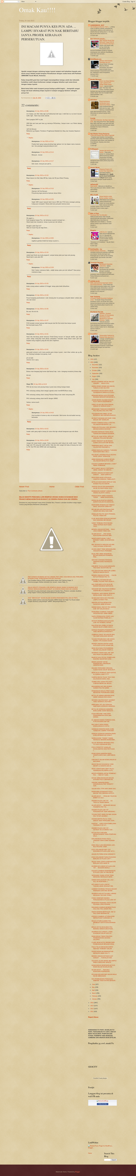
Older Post (79, 487)
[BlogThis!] (48, 98)
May (93, 987)
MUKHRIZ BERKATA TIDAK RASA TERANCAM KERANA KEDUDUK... (103, 432)
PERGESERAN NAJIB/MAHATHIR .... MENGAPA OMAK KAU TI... (103, 952)
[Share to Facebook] (53, 98)
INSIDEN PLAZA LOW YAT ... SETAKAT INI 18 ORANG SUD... (103, 829)
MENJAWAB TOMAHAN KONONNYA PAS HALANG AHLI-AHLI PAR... (103, 410)
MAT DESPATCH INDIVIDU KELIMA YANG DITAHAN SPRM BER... (103, 545)
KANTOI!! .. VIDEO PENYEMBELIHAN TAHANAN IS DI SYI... (104, 824)
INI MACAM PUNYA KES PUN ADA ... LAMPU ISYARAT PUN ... (103, 598)
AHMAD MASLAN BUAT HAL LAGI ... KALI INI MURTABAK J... (103, 880)
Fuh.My (92, 118)
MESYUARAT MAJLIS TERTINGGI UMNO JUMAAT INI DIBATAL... (103, 469)
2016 (92, 359)
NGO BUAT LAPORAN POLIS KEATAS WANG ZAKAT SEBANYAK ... (104, 455)
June (93, 984)
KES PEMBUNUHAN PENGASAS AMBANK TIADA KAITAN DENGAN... (104, 979)
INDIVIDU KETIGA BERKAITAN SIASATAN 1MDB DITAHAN (101, 603)
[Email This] (46, 98)
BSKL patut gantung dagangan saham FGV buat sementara (101, 283)
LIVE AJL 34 (103, 232)
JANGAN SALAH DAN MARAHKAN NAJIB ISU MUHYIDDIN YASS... (103, 487)
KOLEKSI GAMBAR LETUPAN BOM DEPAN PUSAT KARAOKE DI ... (103, 917)
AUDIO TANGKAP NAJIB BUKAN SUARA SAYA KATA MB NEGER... (103, 441)
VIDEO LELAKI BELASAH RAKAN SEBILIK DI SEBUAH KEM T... (102, 405)
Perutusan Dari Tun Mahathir (98, 215)
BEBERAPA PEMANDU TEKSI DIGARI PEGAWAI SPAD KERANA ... (104, 903)
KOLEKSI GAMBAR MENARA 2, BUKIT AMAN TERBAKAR (104, 464)
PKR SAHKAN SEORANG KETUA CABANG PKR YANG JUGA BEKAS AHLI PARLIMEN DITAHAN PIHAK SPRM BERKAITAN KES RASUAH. (55, 577)
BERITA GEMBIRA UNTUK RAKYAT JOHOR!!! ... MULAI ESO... (103, 382)
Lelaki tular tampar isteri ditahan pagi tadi (102, 135)
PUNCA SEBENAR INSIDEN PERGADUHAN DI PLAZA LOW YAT (104, 898)
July (93, 379)
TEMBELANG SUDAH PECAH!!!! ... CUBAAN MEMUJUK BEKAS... (103, 682)
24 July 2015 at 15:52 (41, 349)
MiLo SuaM (94, 195)
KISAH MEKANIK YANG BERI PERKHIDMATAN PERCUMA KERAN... (101, 715)
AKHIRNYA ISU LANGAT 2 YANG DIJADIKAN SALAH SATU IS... (102, 932)
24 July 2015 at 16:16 (41, 368)
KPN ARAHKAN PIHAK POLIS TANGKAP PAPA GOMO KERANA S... (103, 840)
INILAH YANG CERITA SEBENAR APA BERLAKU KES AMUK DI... (104, 862)
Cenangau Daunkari (96, 262)
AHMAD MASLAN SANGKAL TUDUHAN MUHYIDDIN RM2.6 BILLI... (104, 451)
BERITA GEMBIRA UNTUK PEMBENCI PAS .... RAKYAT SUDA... (104, 774)
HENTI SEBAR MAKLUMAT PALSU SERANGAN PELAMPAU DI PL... (103, 769)
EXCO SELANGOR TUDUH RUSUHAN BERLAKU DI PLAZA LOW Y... (104, 858)
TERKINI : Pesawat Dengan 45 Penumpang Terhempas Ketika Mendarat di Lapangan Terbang (107, 317)
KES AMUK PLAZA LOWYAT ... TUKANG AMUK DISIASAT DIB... (103, 885)
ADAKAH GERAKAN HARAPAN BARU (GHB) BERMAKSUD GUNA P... (104, 734)
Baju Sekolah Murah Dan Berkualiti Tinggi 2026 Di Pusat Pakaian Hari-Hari (107, 42)
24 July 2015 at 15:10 (41, 175)
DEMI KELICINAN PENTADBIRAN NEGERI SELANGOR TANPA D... (103, 649)
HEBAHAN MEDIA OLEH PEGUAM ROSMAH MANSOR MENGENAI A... (104, 396)
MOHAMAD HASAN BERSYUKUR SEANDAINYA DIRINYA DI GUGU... (103, 391)
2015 (92, 362)
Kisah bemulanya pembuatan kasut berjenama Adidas (105, 103)
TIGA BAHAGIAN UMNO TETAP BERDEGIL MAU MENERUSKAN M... (104, 414)
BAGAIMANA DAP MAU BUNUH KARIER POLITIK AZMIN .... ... (102, 687)
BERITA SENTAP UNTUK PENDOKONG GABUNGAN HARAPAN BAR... (101, 663)
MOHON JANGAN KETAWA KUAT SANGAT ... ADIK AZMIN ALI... (102, 473)
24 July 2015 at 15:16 (47, 188)
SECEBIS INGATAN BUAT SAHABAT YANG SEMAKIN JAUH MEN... (103, 700)
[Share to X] (51, 98)
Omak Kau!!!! (37, 10)
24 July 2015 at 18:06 (47, 238)
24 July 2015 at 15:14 (47, 141)
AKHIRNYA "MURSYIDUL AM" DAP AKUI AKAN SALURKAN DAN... (103, 653)
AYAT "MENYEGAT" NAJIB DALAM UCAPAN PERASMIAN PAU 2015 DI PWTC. (53, 598)
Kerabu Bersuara (95, 79)
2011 (92, 1011)
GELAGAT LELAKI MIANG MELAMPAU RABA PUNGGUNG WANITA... (104, 961)
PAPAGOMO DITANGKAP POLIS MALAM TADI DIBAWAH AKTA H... (103, 792)
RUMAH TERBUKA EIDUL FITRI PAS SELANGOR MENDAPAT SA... (103, 423)
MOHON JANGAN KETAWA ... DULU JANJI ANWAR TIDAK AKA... (103, 530)
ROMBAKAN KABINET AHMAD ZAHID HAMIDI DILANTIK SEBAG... (104, 492)
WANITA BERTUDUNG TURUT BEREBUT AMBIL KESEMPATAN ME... (103, 540)
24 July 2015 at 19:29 (41, 440)
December (95, 364)
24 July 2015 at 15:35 (47, 199)
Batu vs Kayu (94, 213)
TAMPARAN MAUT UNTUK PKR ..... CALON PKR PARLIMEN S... (103, 446)
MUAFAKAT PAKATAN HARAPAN (106, 265)
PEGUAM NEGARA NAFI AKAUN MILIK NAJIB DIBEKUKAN (104, 975)
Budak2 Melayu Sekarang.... (98, 250)
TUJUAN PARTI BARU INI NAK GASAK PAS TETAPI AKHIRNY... (104, 815)
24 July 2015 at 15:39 (47, 267)
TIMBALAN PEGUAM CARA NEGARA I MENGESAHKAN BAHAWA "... (104, 428)
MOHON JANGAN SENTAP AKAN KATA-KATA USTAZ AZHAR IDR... (103, 644)
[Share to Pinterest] (55, 98)
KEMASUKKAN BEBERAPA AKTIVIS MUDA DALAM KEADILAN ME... (103, 966)
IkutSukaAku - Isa (96, 249)
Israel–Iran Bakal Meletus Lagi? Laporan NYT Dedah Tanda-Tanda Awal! (107, 83)
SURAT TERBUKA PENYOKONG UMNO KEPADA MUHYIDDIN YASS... (102, 524)
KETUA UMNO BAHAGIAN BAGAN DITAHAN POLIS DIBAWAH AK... (103, 778)
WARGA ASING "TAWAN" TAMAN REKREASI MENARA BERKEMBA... (104, 739)
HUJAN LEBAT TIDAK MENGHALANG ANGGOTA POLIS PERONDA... (104, 550)
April (93, 990)
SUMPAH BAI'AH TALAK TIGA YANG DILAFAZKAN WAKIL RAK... (103, 678)
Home (52, 487)
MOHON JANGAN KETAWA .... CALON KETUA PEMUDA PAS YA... (104, 576)
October (94, 370)
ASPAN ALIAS (95, 281)
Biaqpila (93, 230)
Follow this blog (102, 1104)
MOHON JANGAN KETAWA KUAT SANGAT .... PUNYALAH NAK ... (103, 956)
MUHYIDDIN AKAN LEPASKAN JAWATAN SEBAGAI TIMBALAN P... (104, 478)
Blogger (77, 1172)
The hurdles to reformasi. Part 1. (99, 27)
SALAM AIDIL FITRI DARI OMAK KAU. (104, 788)
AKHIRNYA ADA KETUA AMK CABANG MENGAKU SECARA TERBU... (104, 894)
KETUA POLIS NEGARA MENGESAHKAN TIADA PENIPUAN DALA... (104, 834)
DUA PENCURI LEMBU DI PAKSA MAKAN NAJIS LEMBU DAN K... (103, 626)
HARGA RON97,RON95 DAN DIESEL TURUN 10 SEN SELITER (103, 387)
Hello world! (94, 186)
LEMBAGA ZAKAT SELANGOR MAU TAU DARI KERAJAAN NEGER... (103, 635)
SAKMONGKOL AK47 (97, 25)
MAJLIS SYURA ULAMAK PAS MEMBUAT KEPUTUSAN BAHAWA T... (103, 922)
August (94, 376)
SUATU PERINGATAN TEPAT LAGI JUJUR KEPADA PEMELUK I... (103, 617)
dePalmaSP (94, 184)
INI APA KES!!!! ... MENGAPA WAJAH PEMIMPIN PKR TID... (104, 806)
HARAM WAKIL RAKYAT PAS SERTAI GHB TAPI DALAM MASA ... (104, 608)
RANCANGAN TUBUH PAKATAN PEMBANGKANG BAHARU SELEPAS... (102, 938)
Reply (28, 134)
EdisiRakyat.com (95, 59)
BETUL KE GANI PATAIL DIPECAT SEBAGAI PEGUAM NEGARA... (103, 437)
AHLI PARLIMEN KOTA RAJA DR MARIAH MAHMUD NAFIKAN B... (103, 585)
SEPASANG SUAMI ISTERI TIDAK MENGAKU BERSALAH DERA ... (103, 876)
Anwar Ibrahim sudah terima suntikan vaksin (106, 197)
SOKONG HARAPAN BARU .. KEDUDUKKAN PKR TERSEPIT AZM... (102, 784)
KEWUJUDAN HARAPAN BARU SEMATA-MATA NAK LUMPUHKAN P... (103, 755)
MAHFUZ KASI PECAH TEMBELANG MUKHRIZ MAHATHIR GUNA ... (103, 658)
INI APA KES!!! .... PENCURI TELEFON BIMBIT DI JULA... (104, 797)
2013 (92, 1005)
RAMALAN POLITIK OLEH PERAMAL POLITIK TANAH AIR (103, 514)
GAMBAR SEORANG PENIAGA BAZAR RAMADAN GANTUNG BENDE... (104, 889)
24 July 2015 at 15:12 (41, 215)
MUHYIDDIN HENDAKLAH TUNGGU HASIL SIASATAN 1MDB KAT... (103, 505)
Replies (31, 138)
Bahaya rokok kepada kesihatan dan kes (106, 61)
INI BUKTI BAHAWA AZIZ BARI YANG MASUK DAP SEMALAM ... (104, 419)
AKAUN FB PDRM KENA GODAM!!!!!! (103, 854)
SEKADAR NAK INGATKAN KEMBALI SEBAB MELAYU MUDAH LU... (104, 589)
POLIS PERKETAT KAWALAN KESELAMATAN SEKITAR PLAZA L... (103, 748)
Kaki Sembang (95, 296)
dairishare (93, 100)
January (94, 999)
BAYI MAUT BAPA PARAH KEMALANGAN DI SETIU (100, 725)
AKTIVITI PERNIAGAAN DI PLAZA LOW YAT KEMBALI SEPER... (103, 621)
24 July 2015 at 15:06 (41, 111)
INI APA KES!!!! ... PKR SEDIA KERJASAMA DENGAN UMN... (102, 534)
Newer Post (24, 487)
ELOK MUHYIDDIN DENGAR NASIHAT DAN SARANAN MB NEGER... (104, 519)
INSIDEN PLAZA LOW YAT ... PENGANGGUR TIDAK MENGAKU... (104, 810)
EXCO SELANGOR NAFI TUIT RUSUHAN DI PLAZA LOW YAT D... (104, 850)
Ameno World (94, 167)
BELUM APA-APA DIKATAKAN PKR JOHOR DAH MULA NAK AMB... (103, 510)
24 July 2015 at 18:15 (41, 429)
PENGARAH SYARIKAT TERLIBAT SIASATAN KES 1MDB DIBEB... (103, 612)
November (95, 367)
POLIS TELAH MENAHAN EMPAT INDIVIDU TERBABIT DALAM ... (102, 947)
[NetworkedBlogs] (102, 1101)
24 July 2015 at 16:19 (40, 384)
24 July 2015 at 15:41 (41, 334)
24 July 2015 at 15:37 (41, 320)
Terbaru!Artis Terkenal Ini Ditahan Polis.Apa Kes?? (107, 336)
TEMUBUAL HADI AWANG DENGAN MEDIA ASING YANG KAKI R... (103, 594)
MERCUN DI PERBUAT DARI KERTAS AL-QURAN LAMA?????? (104, 673)
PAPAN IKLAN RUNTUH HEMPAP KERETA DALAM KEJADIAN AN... (103, 501)
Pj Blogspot (94, 149)
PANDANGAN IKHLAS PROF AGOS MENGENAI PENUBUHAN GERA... (103, 691)
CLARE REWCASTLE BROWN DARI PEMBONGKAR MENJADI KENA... (103, 943)
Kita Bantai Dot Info (96, 312)
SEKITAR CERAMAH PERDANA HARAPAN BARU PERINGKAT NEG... (102, 561)
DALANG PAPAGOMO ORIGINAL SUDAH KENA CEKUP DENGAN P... (104, 669)
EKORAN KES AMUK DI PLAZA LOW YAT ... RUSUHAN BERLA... (103, 867)
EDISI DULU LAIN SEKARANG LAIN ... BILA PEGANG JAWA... (104, 845)
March (94, 993)
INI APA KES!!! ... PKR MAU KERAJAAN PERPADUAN (101, 970)
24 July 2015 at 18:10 (47, 412)
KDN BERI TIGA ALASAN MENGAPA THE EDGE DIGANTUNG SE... (103, 567)
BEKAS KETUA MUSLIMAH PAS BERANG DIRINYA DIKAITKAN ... (103, 927)
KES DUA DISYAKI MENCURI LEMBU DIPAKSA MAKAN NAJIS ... (104, 571)
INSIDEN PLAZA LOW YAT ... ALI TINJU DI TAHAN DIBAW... (102, 801)
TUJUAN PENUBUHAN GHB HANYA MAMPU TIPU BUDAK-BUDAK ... (103, 640)
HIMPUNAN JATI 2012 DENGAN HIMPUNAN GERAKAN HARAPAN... (104, 705)
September (95, 373)
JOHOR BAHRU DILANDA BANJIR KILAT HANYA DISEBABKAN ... (102, 400)
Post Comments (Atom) (35, 491)
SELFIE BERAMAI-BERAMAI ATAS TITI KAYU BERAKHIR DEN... (103, 743)
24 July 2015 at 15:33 (41, 283)
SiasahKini (94, 334)
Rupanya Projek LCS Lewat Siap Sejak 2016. (107, 170)
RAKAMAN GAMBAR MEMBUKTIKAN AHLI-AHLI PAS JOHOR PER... (104, 908)
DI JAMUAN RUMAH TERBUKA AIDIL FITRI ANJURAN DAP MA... (103, 720)
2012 (92, 1008)
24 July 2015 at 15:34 (41, 295)
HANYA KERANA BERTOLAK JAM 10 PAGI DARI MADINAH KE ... (103, 912)
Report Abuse (93, 1017)
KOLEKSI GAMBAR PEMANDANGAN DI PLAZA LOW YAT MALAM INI (103, 871)
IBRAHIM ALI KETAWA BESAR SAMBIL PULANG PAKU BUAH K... (103, 580)
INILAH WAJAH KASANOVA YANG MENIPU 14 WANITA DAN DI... (103, 765)
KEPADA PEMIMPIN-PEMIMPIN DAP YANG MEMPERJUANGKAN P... (103, 630)
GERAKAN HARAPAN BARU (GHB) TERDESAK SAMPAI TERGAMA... (103, 729)
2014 (92, 1002)
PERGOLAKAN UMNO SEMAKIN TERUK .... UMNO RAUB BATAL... (103, 496)
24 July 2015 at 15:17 (47, 161)
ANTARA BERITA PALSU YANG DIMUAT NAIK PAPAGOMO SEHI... (103, 819)
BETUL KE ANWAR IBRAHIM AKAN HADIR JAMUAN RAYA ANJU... (103, 696)
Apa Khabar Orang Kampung (99, 134)
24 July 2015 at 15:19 (41, 252)
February (95, 996)
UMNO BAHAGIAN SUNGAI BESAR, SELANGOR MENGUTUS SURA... (103, 460)
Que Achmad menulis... (98, 39)
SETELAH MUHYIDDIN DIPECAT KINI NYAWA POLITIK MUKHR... (104, 482)
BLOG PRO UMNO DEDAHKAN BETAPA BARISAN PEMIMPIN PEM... (102, 555)
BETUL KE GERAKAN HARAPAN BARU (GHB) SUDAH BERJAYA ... (103, 710)
